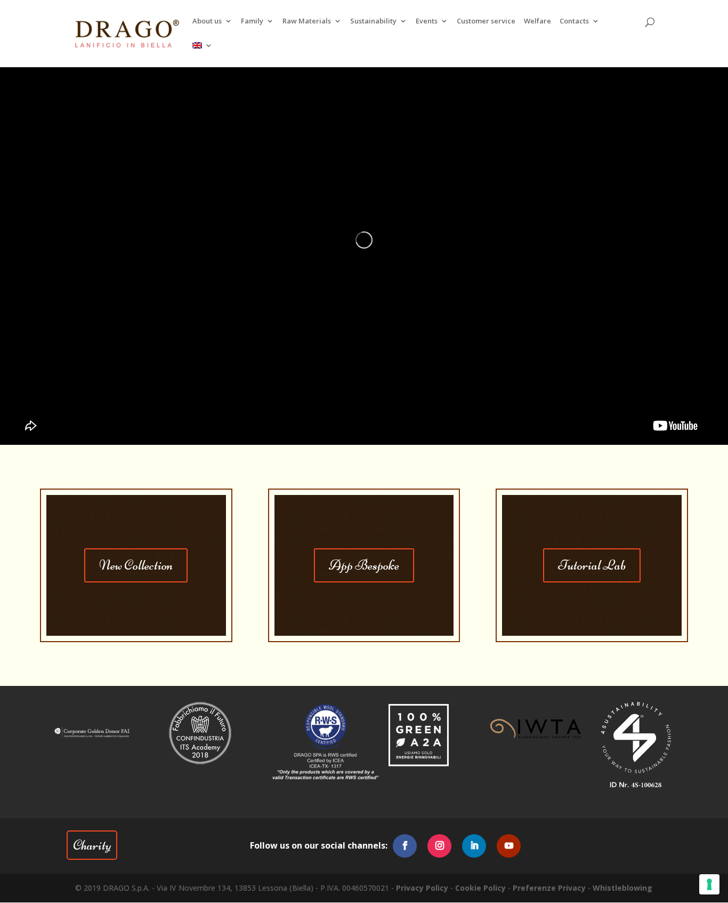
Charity (92, 845)
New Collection (136, 565)
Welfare (537, 22)
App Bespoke (364, 565)
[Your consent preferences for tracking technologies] (709, 884)
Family (252, 22)
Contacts (574, 22)
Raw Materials (306, 22)
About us (207, 22)
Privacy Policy (422, 888)
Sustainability (373, 22)
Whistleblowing (622, 888)
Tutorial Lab (592, 565)
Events (427, 22)
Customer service (486, 22)
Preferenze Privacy (549, 888)
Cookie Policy (480, 888)
